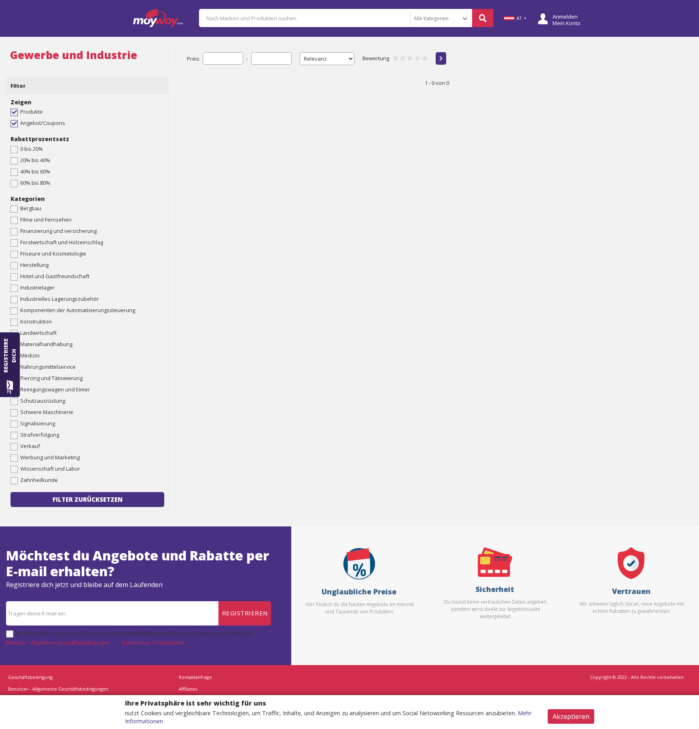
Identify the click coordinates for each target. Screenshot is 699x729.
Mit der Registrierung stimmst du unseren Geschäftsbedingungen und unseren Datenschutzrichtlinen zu (134, 633)
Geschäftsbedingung (30, 677)
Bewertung (375, 58)
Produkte (31, 111)
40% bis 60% (35, 171)
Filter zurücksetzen (88, 499)
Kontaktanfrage (195, 677)
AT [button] (519, 18)
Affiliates (188, 689)
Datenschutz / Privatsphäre (153, 642)
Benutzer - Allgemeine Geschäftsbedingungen (58, 642)
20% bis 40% (35, 160)
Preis (193, 58)
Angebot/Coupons (42, 123)
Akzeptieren (571, 716)
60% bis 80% (35, 182)
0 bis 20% (31, 148)
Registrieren (245, 613)
